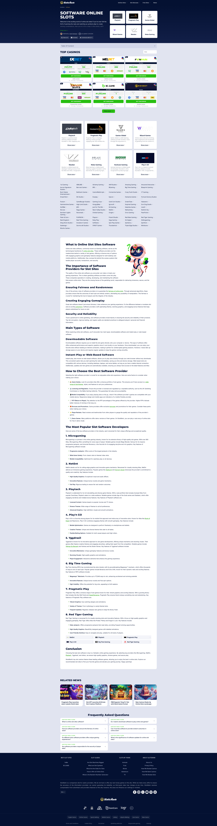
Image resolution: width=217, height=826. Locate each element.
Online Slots (122, 2)
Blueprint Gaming (147, 187)
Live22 (143, 207)
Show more (107, 111)
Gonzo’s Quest (120, 470)
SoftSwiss (96, 223)
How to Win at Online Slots (95, 772)
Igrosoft (111, 204)
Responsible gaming (134, 823)
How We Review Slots (149, 775)
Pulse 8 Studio (113, 217)
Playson (95, 217)
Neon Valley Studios (99, 210)
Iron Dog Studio (146, 204)
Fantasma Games (131, 197)
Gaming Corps (97, 202)
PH (62, 792)
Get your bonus (76, 75)
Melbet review (108, 78)
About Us (149, 762)
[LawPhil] (91, 808)
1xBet (66, 762)
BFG (94, 187)
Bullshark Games (82, 192)
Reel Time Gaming (82, 220)
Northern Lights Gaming (65, 214)
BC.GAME (66, 765)
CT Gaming (145, 192)
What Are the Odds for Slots (95, 768)
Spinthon (144, 223)
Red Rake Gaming (131, 217)
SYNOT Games (97, 225)
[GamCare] (112, 808)
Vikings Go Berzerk (72, 546)
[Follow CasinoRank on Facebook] (134, 792)
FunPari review (141, 78)
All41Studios (113, 185)
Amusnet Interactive (148, 185)
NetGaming (129, 210)
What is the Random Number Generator (95, 775)
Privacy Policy (149, 765)
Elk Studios (80, 197)
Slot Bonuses (134, 2)
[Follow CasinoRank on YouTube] (147, 792)
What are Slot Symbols (95, 765)
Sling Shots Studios (66, 223)
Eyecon (111, 197)
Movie (125, 768)
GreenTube (129, 202)
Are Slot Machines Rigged (95, 762)
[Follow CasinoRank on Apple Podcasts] (155, 792)
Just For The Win (98, 207)
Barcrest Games (81, 187)
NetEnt (111, 210)
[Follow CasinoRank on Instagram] (138, 792)
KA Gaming (112, 207)
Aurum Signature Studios (65, 188)
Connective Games (115, 192)
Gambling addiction (116, 823)
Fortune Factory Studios (149, 197)
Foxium (62, 202)
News (155, 2)
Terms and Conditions (72, 823)
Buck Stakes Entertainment (65, 193)
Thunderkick (113, 225)
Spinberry (128, 223)
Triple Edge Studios (131, 225)
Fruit (124, 765)
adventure (79, 307)
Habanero (144, 202)
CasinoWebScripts (99, 192)
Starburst (109, 470)
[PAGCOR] (85, 808)
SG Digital (128, 220)
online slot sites (88, 251)
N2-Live (62, 210)
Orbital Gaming (98, 212)
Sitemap (148, 823)
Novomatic (80, 212)
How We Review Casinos (149, 768)
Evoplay (95, 197)
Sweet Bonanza (94, 595)
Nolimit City (145, 210)
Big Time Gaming (130, 187)
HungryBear (97, 204)
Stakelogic (63, 225)
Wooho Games (65, 228)
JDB (77, 207)
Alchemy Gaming (98, 185)
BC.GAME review (108, 104)
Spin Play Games (114, 223)
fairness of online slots (115, 291)
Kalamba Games (130, 207)
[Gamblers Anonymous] (99, 808)
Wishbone (144, 225)
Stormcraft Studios (82, 225)
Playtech (68, 655)
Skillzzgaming (145, 220)
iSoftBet (63, 207)
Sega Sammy (113, 220)
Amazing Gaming (130, 185)
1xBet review (76, 78)
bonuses (112, 406)
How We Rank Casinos (149, 772)
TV (125, 775)
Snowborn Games (82, 223)
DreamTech (64, 197)
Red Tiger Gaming (147, 217)
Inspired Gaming (130, 204)
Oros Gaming (129, 212)
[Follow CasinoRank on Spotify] (151, 792)
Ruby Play (96, 220)
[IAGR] (124, 808)
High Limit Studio (82, 204)
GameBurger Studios (83, 202)
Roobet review (141, 104)
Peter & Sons (64, 217)
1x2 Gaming (64, 185)
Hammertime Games (67, 204)
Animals (124, 762)
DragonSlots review (75, 104)
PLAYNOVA (80, 217)
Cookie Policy (88, 823)
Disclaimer (101, 823)
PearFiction (145, 212)
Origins (111, 212)
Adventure (124, 772)
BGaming (112, 187)
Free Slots (146, 2)
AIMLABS (79, 185)
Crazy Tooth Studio (131, 192)
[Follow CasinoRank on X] (143, 792)
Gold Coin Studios (115, 202)
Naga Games (80, 210)
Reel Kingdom (64, 220)
